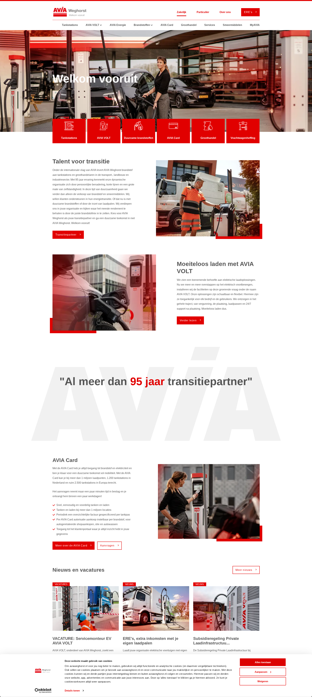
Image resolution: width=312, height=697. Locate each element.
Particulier (203, 12)
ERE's (248, 12)
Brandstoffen (142, 25)
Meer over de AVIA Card (71, 545)
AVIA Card (167, 25)
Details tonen (72, 690)
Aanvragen (107, 545)
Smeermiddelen (232, 25)
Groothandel (188, 25)
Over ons (225, 12)
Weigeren (262, 681)
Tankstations (70, 25)
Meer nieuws (244, 570)
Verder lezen (189, 320)
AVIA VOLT (92, 25)
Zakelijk (181, 12)
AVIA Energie (118, 25)
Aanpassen (261, 671)
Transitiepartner (66, 234)
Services (209, 25)
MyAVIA (255, 25)
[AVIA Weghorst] (70, 12)
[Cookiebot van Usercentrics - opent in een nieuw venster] (43, 690)
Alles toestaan (263, 662)
